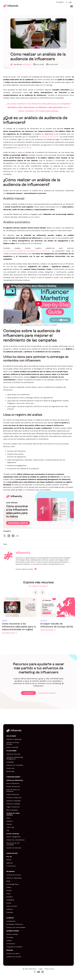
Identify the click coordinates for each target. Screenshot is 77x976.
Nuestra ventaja (12, 934)
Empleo (9, 940)
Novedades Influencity (14, 924)
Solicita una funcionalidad (15, 927)
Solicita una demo (13, 953)
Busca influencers (12, 783)
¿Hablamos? (28, 693)
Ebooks (9, 890)
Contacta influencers (13, 797)
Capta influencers (12, 794)
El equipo (9, 937)
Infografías (10, 900)
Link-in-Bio (10, 827)
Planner (9, 824)
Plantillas (9, 912)
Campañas (10, 762)
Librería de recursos (13, 875)
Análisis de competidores (15, 840)
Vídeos (8, 887)
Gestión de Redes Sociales (12, 743)
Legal (40, 969)
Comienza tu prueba (46, 693)
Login (70, 2)
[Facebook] (13, 535)
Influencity (27, 64)
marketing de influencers (49, 137)
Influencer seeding (13, 804)
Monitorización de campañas (12, 843)
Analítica (9, 821)
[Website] (35, 569)
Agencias (9, 863)
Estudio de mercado (13, 848)
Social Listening (12, 747)
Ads (7, 830)
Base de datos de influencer (12, 790)
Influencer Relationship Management (14, 758)
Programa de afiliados (14, 947)
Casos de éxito (11, 906)
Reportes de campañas (14, 765)
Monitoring (10, 771)
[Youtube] (38, 972)
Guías (8, 893)
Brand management (13, 837)
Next (43, 592)
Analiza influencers (13, 786)
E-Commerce (11, 866)
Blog (8, 881)
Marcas (9, 860)
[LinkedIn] (9, 535)
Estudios (9, 897)
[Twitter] (4, 535)
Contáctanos (11, 921)
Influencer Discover (13, 754)
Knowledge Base (12, 884)
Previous (35, 592)
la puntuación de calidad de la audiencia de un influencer (26, 251)
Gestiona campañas (13, 801)
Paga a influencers (13, 807)
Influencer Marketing (13, 739)
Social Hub (10, 768)
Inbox (8, 818)
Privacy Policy (49, 969)
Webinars (9, 909)
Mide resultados (12, 810)
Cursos (8, 903)
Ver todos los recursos (37, 586)
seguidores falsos (24, 148)
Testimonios (10, 943)
